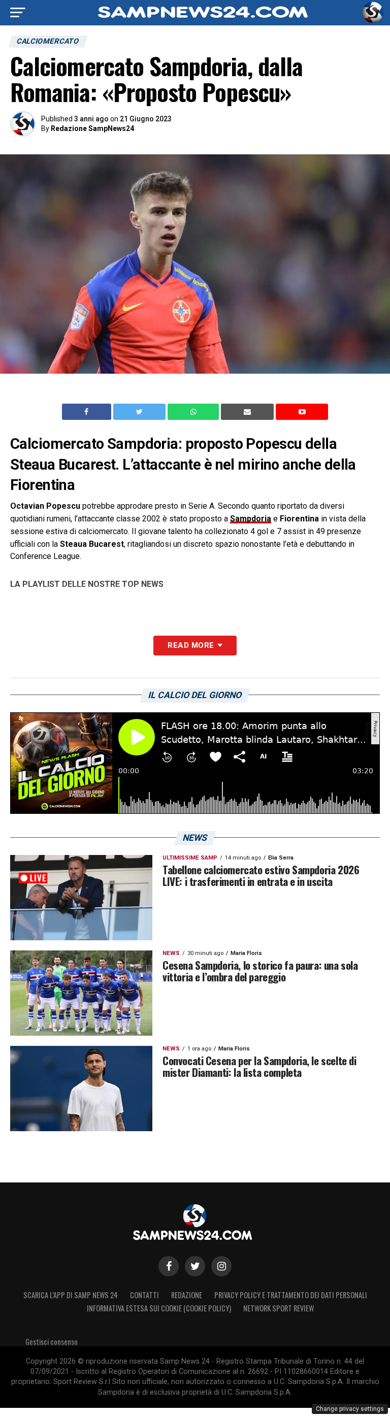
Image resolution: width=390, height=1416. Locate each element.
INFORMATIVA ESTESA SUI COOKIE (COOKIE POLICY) (159, 1308)
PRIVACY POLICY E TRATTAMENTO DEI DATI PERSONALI (290, 1295)
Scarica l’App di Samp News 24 (70, 1295)
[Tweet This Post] (140, 412)
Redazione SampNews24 (92, 128)
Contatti (144, 1295)
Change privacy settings (350, 1408)
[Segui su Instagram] (221, 1266)
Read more (191, 645)
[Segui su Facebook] (168, 1266)
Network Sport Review (278, 1308)
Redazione (186, 1295)
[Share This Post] (194, 412)
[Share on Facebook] (88, 412)
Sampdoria (250, 518)
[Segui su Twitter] (195, 1266)
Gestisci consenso (51, 1341)
